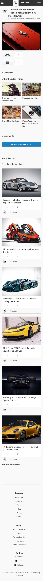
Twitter (21, 561)
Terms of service (19, 537)
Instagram (20, 565)
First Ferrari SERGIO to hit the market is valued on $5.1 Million (20, 349)
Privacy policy (19, 541)
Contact (19, 533)
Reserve (19, 517)
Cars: (20, 164)
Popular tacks (19, 501)
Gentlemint (21, 4)
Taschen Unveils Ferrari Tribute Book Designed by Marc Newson (22, 12)
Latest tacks (19, 497)
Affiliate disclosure (19, 545)
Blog (19, 509)
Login (39, 3)
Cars (11, 72)
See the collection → (12, 464)
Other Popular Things (12, 78)
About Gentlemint (19, 529)
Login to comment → (21, 144)
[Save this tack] (7, 62)
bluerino (14, 212)
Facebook (20, 557)
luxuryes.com (34, 18)
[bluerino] (4, 12)
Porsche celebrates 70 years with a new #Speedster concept (20, 201)
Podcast (19, 513)
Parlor (19, 505)
